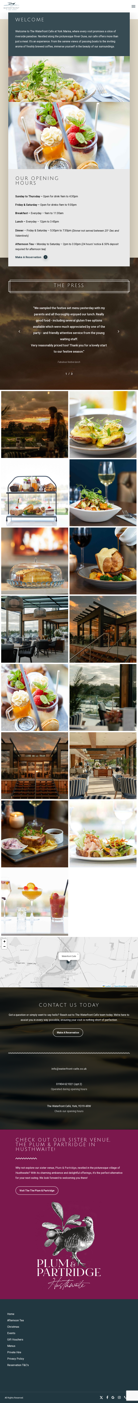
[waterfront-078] (34, 561)
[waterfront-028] (34, 902)
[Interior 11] (34, 629)
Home (10, 1314)
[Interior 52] (103, 765)
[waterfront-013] (103, 833)
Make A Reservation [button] (28, 257)
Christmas (13, 1326)
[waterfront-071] (103, 492)
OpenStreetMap (120, 986)
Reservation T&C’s (18, 1365)
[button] (133, 6)
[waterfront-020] (103, 424)
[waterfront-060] (103, 561)
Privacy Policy (15, 1358)
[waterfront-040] (34, 697)
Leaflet (108, 986)
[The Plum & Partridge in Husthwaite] (69, 1246)
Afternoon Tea (15, 1320)
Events (11, 1333)
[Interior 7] (103, 697)
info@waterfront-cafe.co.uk (69, 1068)
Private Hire (14, 1352)
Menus (11, 1346)
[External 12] (34, 765)
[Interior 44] (34, 424)
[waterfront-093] (34, 833)
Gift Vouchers (15, 1339)
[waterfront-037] (34, 492)
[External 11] (103, 629)
